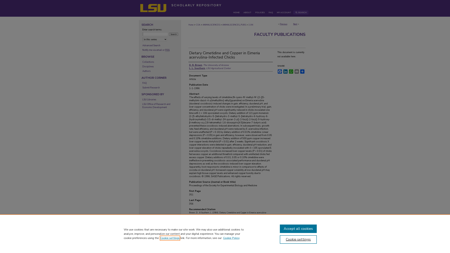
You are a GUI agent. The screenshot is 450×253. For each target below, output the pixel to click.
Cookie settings (170, 238)
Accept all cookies (298, 228)
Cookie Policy (231, 238)
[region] (225, 233)
